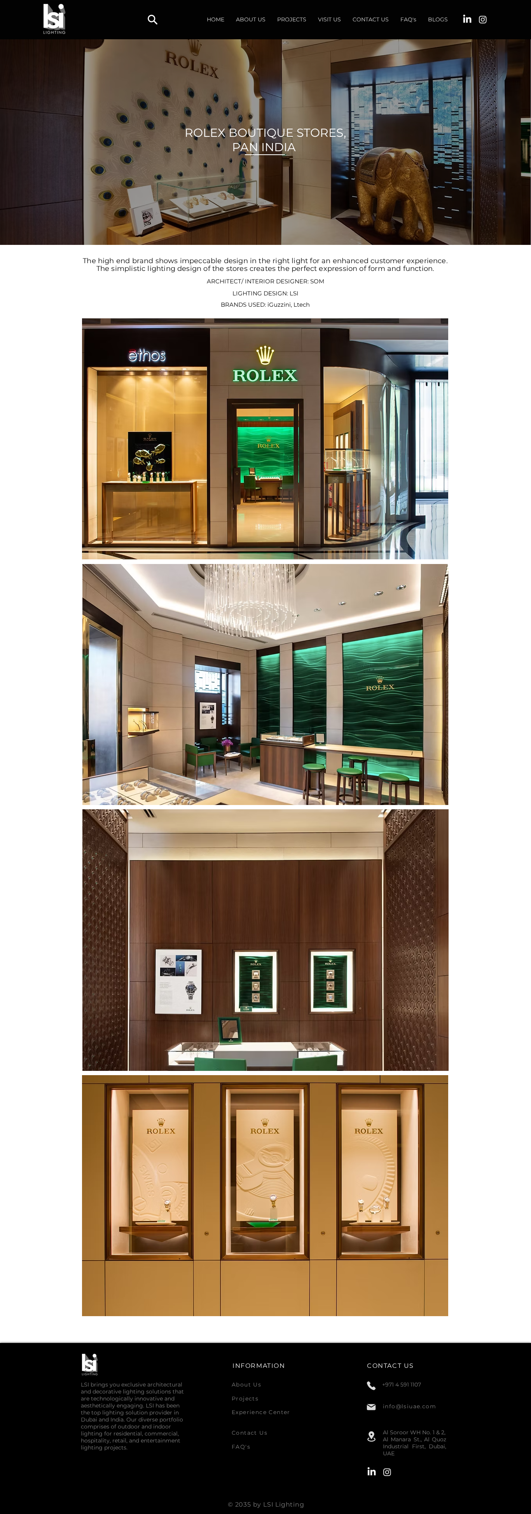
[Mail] (371, 1407)
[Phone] (371, 1386)
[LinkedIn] (467, 19)
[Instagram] (483, 19)
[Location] (371, 1436)
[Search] (152, 19)
